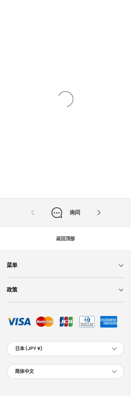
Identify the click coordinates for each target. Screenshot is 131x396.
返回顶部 (65, 238)
